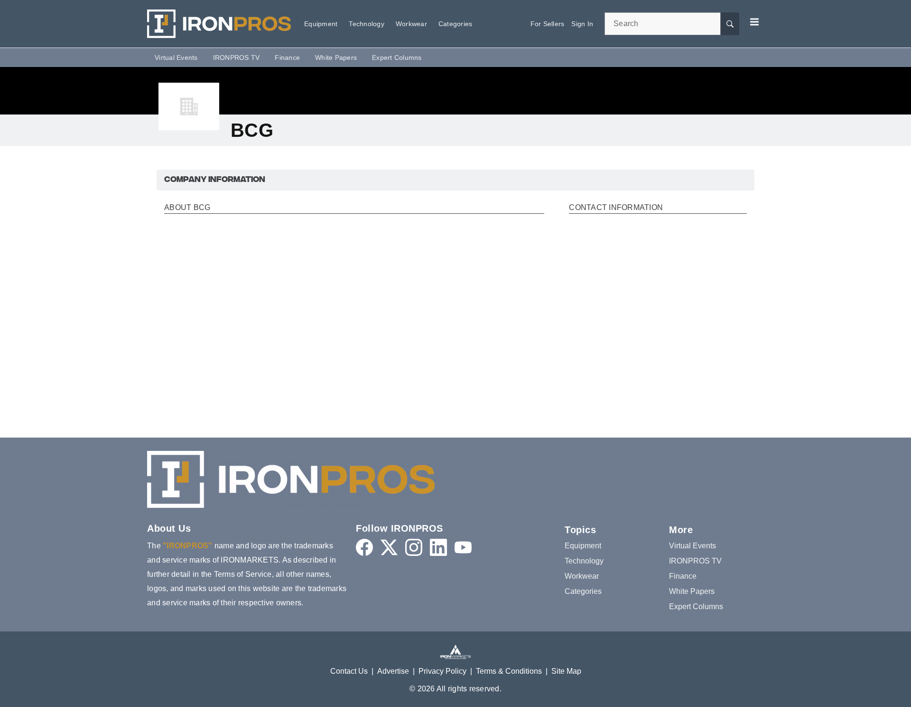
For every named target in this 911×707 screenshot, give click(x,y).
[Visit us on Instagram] (413, 547)
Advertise (393, 671)
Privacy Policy (442, 671)
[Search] (729, 23)
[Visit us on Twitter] (389, 547)
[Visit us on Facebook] (364, 547)
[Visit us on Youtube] (463, 547)
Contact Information (616, 207)
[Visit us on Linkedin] (438, 547)
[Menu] (754, 21)
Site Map (566, 671)
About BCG (187, 207)
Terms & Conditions (509, 671)
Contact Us (349, 671)
